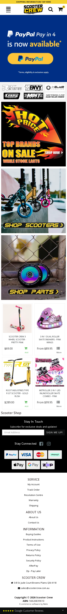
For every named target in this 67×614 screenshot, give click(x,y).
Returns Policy (33, 555)
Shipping (33, 505)
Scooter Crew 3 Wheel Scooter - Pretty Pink (17, 339)
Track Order (33, 489)
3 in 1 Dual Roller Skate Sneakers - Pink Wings (50, 339)
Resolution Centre (33, 495)
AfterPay (33, 565)
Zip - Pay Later (33, 571)
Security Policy (33, 560)
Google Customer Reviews (29, 610)
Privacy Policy (33, 550)
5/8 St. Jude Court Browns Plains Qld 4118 (34, 582)
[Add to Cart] (26, 350)
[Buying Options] (59, 350)
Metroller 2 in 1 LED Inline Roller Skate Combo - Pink (49, 393)
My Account (34, 484)
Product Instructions (33, 539)
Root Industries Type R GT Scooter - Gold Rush (17, 393)
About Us (33, 517)
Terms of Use (34, 544)
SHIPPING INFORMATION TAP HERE (33, 2)
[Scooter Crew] (33, 9)
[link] (41, 444)
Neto (45, 604)
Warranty (33, 500)
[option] (33, 48)
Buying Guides (33, 534)
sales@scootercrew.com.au (35, 588)
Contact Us (33, 522)
